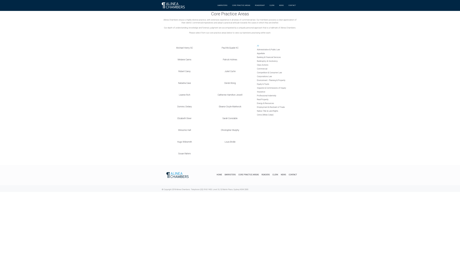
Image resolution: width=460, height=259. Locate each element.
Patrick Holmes (230, 59)
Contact (292, 5)
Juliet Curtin (230, 71)
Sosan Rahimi (184, 153)
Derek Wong (230, 83)
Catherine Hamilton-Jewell (230, 95)
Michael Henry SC (184, 48)
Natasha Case (184, 83)
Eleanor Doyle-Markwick (230, 106)
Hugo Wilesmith (184, 142)
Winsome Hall (184, 130)
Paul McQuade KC (230, 48)
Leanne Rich (184, 95)
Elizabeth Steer (184, 118)
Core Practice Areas (241, 5)
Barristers (222, 5)
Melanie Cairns (184, 59)
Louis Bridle (230, 142)
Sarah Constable (230, 118)
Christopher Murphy (230, 130)
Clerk (272, 5)
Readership (260, 5)
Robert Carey (184, 71)
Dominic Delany (184, 106)
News (281, 5)
